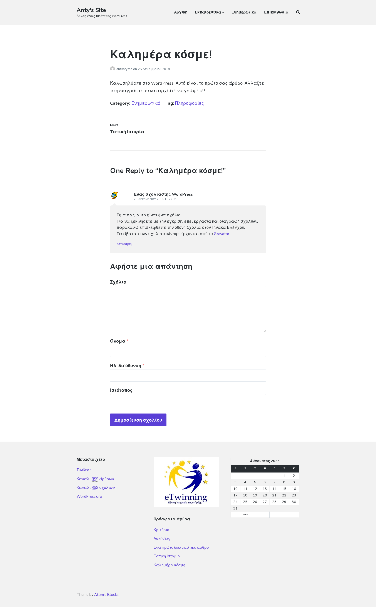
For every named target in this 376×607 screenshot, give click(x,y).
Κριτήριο (161, 529)
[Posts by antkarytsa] (113, 69)
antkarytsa (124, 69)
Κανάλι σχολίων (96, 487)
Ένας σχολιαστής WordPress (163, 194)
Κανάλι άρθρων (95, 478)
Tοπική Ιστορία (167, 556)
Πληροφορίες (189, 103)
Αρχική (180, 12)
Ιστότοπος (121, 390)
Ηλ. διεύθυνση (127, 366)
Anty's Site (91, 10)
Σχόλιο (118, 282)
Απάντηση (124, 244)
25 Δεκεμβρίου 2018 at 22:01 (155, 199)
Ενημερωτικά (244, 12)
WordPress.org (89, 496)
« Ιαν (245, 514)
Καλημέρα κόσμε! (170, 565)
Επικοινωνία (276, 12)
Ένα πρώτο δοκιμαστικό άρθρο (181, 547)
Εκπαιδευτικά (208, 12)
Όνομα (119, 341)
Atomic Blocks (106, 594)
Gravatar (221, 233)
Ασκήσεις (162, 538)
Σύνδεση (84, 469)
